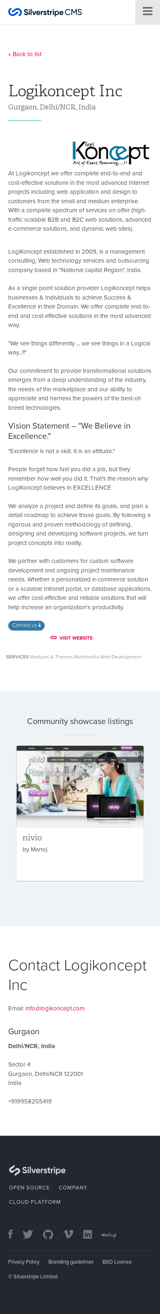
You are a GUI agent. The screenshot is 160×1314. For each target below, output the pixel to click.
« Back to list (24, 54)
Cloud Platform (35, 1202)
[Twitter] (32, 1235)
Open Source (29, 1188)
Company (73, 1188)
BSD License (117, 1262)
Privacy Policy (23, 1262)
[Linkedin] (91, 1235)
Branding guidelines (71, 1262)
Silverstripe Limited (35, 1276)
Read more (80, 813)
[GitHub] (52, 1235)
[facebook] (14, 1235)
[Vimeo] (72, 1235)
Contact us (25, 625)
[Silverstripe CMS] (45, 13)
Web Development (121, 657)
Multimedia (86, 657)
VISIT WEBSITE (76, 638)
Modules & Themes (51, 657)
